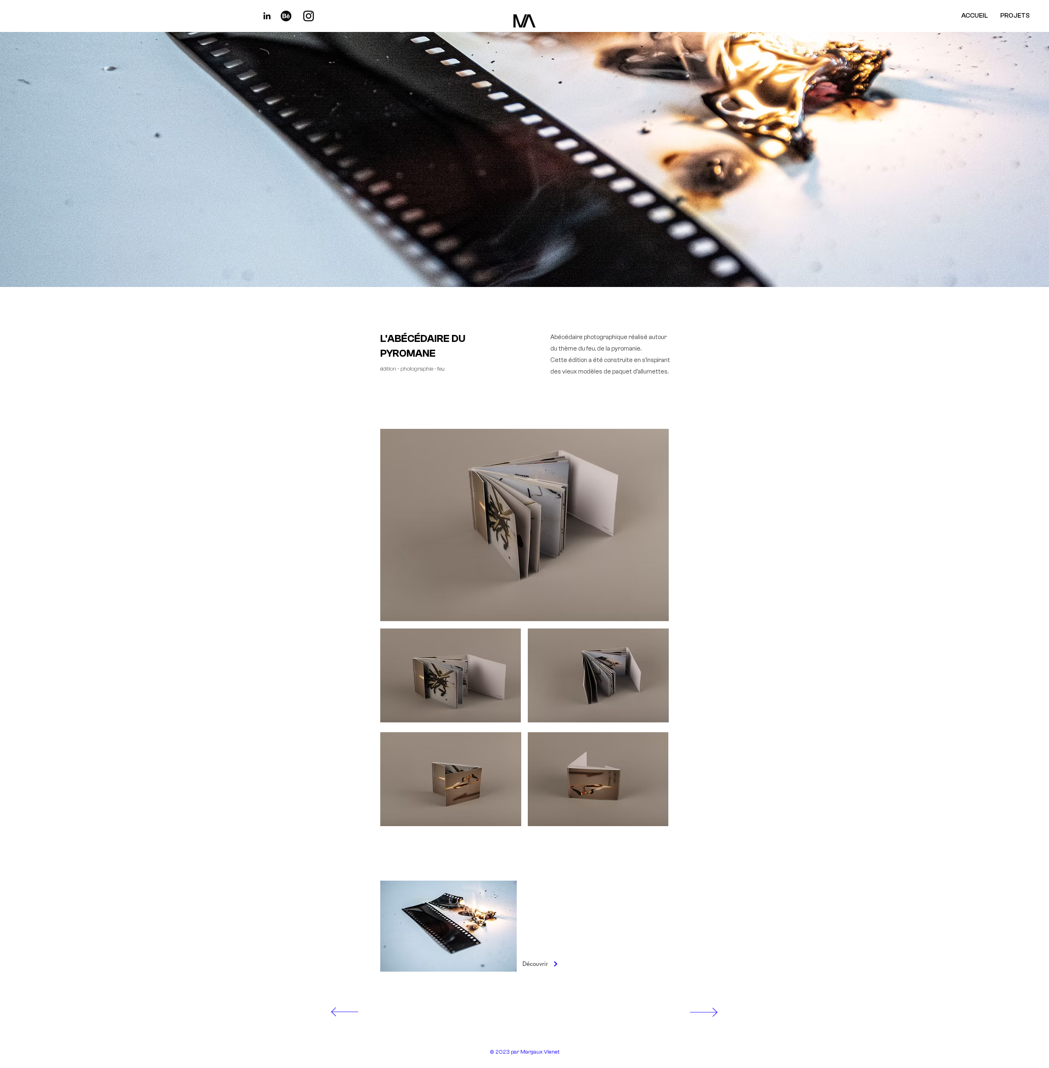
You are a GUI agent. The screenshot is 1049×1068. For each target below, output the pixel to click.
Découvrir (536, 964)
